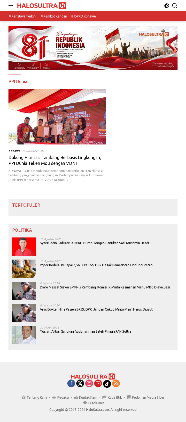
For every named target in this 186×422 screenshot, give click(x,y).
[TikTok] (107, 384)
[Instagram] (89, 384)
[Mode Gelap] (167, 6)
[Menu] (11, 5)
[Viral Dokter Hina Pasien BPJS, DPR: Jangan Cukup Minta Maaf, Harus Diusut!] (24, 313)
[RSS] (116, 384)
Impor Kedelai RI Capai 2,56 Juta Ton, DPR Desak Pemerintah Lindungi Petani (96, 265)
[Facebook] (71, 384)
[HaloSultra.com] (41, 5)
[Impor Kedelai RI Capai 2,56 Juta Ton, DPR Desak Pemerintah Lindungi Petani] (24, 269)
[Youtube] (98, 384)
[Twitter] (80, 384)
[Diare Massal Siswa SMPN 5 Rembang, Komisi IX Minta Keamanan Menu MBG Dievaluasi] (24, 291)
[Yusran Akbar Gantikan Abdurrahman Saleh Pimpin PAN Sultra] (24, 335)
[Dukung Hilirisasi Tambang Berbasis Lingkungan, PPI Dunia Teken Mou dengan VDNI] (57, 116)
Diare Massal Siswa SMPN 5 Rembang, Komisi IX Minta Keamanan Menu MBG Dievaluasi (105, 287)
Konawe (14, 150)
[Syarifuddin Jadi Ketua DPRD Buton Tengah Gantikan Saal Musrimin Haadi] (24, 246)
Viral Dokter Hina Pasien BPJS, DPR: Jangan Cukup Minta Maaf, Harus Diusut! (96, 309)
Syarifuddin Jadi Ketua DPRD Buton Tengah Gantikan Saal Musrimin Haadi (94, 243)
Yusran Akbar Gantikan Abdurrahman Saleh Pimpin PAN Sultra (85, 331)
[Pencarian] (175, 6)
